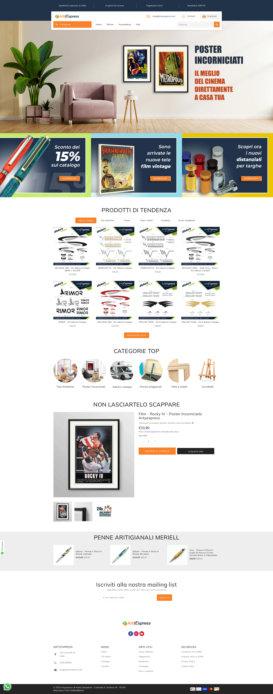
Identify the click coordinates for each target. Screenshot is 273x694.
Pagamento (144, 656)
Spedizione (156, 432)
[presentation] (12, 76)
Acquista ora (195, 451)
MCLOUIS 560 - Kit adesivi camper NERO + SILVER (72, 269)
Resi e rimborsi (146, 671)
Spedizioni (144, 661)
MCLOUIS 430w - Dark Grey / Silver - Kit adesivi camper (200, 269)
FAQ (138, 24)
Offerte (110, 24)
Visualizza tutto (136, 335)
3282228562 (66, 662)
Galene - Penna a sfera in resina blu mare (146, 552)
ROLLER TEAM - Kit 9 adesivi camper (158, 322)
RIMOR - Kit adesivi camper (72, 322)
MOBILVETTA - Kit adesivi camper (115, 268)
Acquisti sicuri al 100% (192, 656)
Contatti (105, 666)
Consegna (143, 666)
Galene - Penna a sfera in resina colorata (89, 552)
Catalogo (105, 661)
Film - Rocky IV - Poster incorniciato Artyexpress (170, 416)
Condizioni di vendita (191, 651)
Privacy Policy (188, 661)
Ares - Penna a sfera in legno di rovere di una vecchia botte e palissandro (203, 553)
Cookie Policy (187, 666)
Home (99, 24)
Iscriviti (164, 597)
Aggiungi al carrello (157, 451)
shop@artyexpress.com (71, 669)
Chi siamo (106, 656)
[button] (132, 130)
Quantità (143, 436)
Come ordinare (146, 651)
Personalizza (125, 24)
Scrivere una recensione (179, 423)
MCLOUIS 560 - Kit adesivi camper (115, 322)
